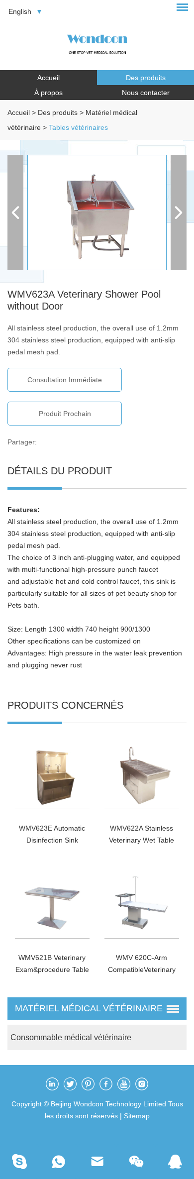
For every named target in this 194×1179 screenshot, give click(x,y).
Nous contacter (146, 93)
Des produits (146, 78)
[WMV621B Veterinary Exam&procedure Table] (52, 903)
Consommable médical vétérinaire (70, 1037)
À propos (48, 93)
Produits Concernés (65, 705)
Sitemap (137, 1116)
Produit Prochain (65, 414)
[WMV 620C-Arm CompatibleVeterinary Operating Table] (142, 903)
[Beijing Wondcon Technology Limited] (97, 42)
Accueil (48, 78)
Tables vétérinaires (78, 127)
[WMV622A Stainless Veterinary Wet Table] (142, 774)
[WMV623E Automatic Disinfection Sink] (52, 774)
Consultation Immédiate (64, 380)
